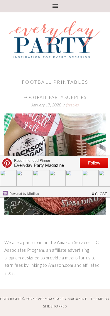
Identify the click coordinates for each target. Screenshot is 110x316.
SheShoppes (55, 306)
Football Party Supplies (55, 97)
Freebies (72, 105)
